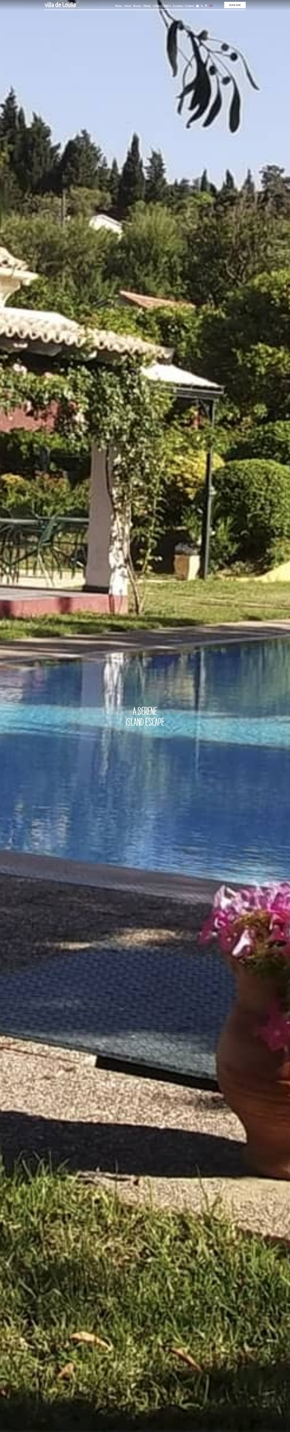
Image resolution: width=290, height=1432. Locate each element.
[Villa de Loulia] (60, 4)
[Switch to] (210, 6)
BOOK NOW (235, 5)
